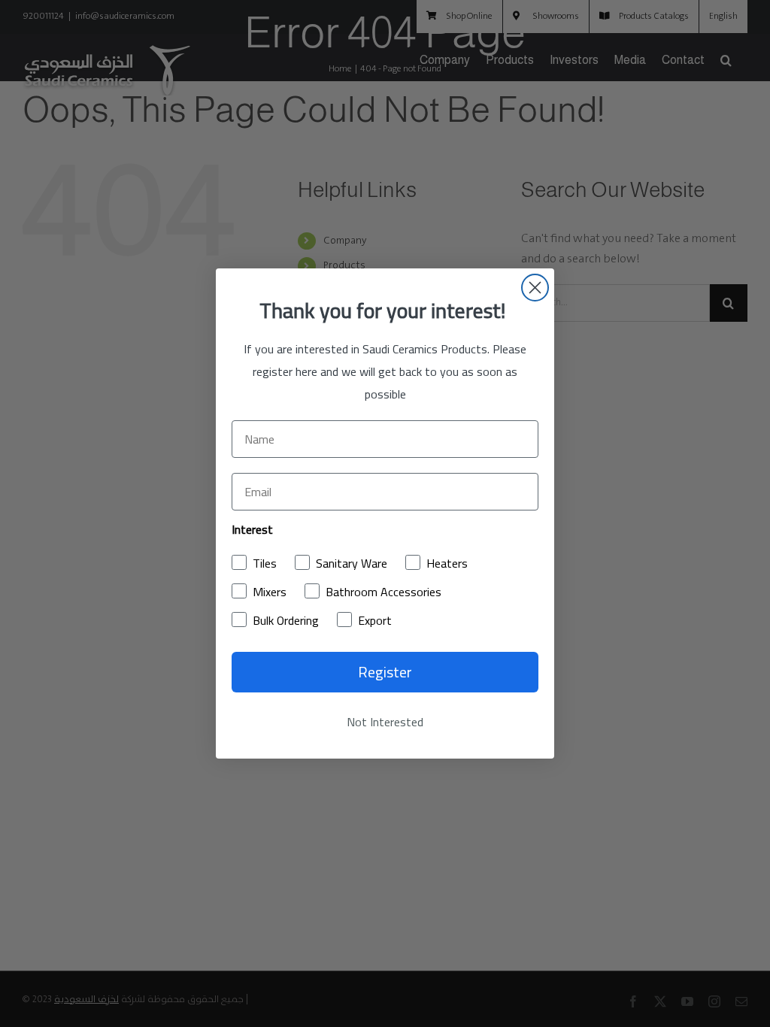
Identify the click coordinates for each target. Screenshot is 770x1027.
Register (385, 672)
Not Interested (385, 721)
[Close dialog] (535, 287)
